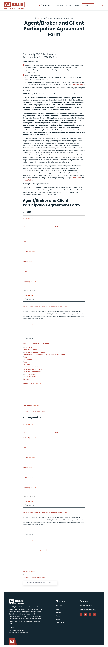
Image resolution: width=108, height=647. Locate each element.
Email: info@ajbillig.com (88, 609)
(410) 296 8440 (46, 5)
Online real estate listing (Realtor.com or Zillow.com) (45, 355)
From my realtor (30, 350)
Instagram (28, 359)
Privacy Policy (27, 180)
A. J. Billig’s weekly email (33, 369)
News (58, 619)
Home (39, 18)
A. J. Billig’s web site (31, 367)
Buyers (58, 613)
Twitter (27, 362)
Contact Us (60, 623)
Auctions (59, 606)
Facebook (28, 357)
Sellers (58, 609)
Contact (88, 5)
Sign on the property (32, 374)
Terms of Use (76, 178)
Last (56, 226)
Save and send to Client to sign (41, 582)
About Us (59, 616)
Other (26, 379)
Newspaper (28, 347)
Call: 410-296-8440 (86, 606)
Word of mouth (30, 377)
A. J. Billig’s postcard (32, 372)
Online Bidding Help (78, 85)
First (24, 226)
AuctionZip (28, 364)
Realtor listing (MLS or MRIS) (35, 352)
